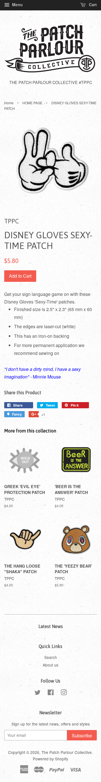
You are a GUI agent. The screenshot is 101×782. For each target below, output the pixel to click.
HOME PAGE (32, 102)
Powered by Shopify (50, 758)
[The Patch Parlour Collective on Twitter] (38, 693)
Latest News (50, 626)
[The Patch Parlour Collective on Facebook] (50, 693)
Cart (92, 4)
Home (8, 102)
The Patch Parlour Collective (67, 752)
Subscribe (82, 735)
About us (50, 665)
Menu (17, 4)
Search (50, 657)
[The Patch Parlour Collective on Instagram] (64, 693)
